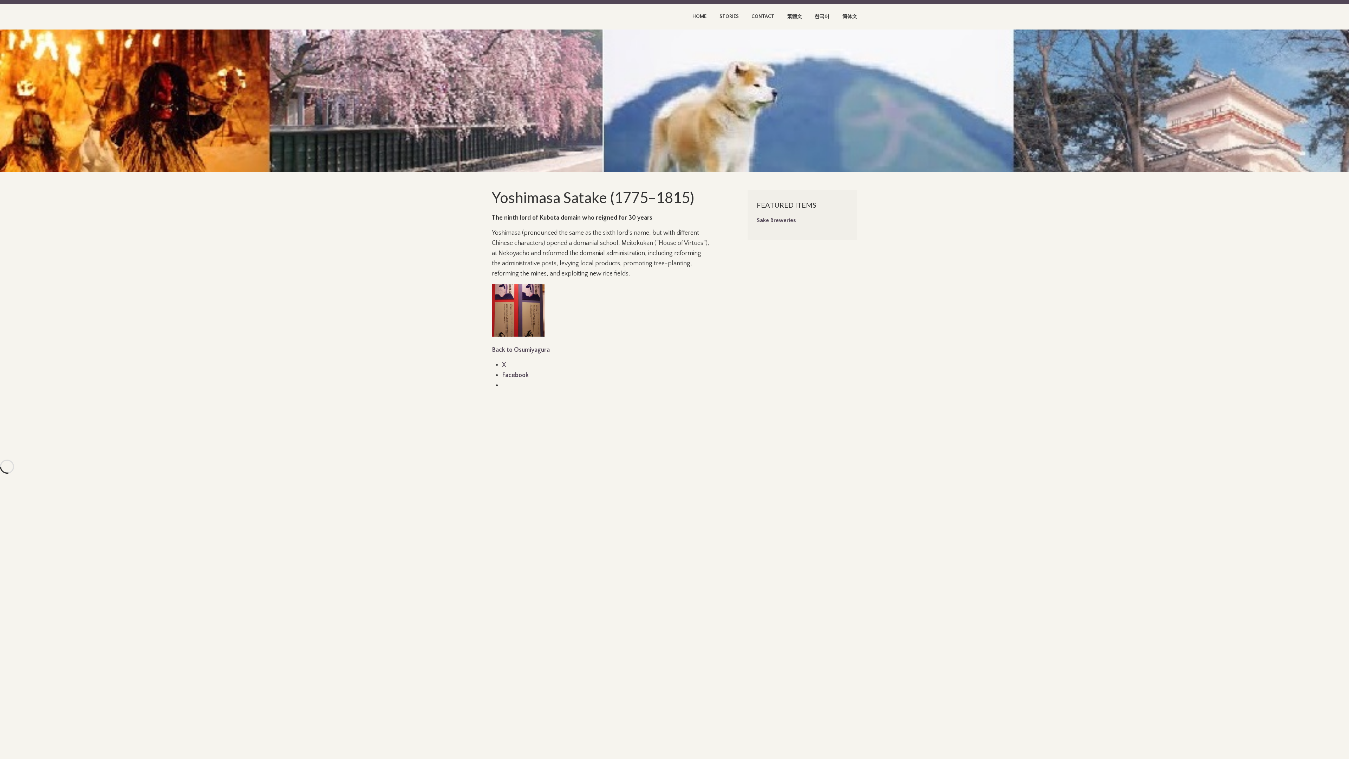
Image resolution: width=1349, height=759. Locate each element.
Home (699, 16)
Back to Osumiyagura (521, 349)
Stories (729, 16)
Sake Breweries (776, 220)
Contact (762, 16)
